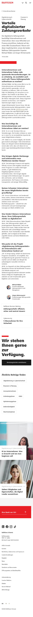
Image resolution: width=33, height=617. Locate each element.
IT (9, 603)
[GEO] (25, 512)
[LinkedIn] (3, 526)
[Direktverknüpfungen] (22, 2)
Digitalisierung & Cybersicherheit (14, 381)
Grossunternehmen (9, 391)
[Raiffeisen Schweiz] (7, 2)
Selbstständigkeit (9, 407)
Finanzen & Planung (9, 386)
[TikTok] (15, 526)
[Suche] (26, 2)
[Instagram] (11, 526)
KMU (20, 396)
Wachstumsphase (9, 412)
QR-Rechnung (20, 109)
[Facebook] (7, 526)
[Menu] (30, 2)
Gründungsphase (9, 396)
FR (6, 603)
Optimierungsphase (9, 401)
